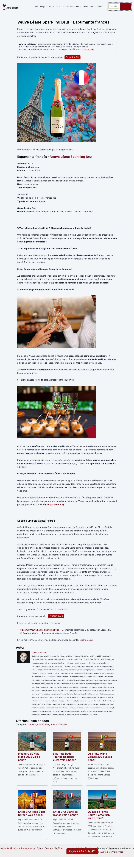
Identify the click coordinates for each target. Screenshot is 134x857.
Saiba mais (89, 49)
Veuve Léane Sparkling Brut (71, 157)
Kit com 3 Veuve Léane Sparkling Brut (39, 630)
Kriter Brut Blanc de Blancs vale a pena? (65, 813)
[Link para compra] (54, 504)
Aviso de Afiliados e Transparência (18, 848)
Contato (49, 848)
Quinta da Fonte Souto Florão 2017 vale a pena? (99, 815)
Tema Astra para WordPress (109, 851)
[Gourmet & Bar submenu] (87, 6)
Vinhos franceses (59, 724)
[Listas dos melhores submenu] (73, 6)
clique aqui (72, 57)
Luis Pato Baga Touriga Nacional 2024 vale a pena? (64, 757)
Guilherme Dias (39, 652)
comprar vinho (82, 851)
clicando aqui (86, 640)
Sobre (40, 848)
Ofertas (32, 724)
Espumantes (43, 724)
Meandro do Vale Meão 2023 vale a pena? (29, 757)
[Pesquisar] (125, 6)
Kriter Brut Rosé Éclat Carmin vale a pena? (31, 813)
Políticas (59, 848)
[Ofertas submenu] (53, 6)
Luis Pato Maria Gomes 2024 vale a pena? (100, 757)
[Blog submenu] (44, 6)
